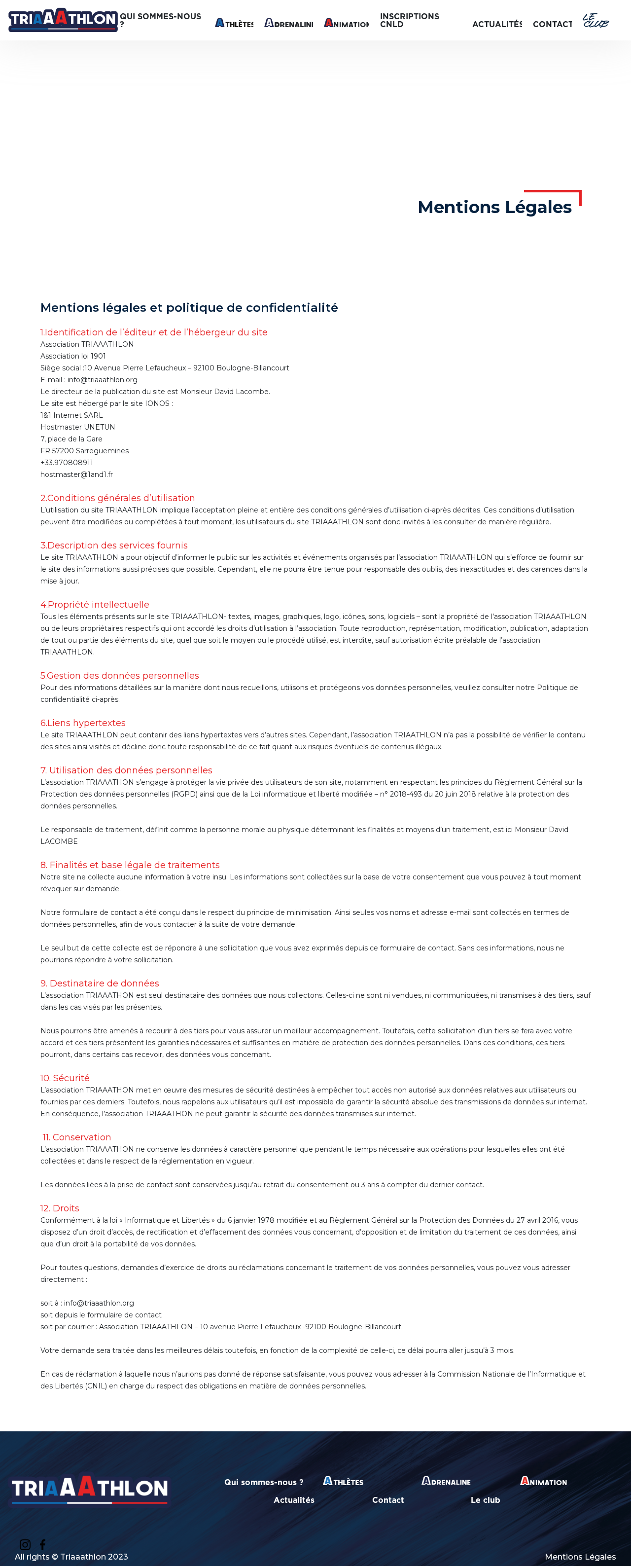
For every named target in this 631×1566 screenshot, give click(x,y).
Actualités (498, 24)
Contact (553, 24)
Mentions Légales (580, 1557)
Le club (595, 21)
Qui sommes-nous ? (160, 20)
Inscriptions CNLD (409, 20)
